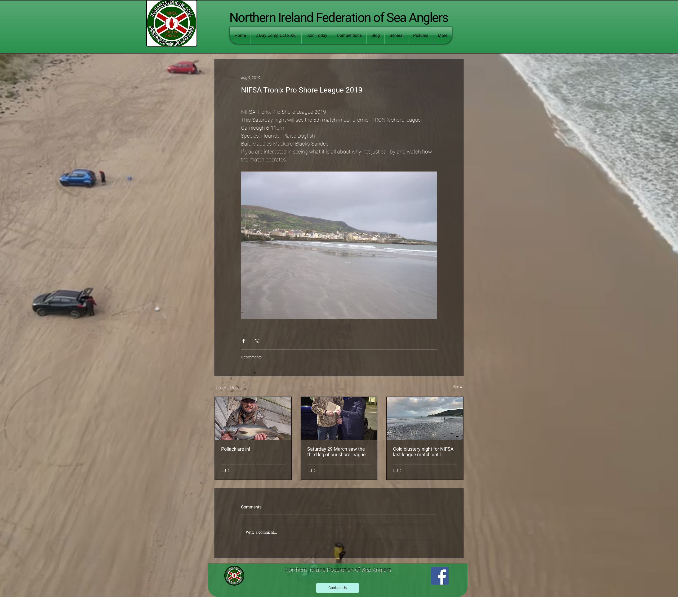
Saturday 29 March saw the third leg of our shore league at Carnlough (336, 451)
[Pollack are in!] (253, 418)
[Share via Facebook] (243, 340)
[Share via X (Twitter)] (256, 340)
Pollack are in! (235, 449)
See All (458, 387)
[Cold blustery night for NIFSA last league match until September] (425, 418)
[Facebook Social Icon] (440, 576)
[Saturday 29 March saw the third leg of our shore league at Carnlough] (339, 418)
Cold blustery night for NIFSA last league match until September (423, 451)
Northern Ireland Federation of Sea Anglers (338, 17)
